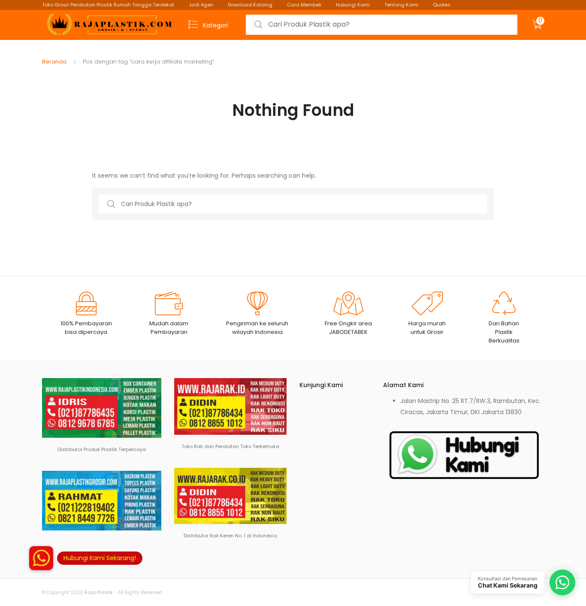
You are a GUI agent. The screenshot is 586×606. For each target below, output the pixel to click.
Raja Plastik (99, 592)
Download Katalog (250, 4)
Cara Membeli (304, 4)
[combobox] (381, 25)
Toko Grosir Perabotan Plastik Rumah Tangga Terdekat (108, 4)
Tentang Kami (401, 4)
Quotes (441, 4)
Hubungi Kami (353, 4)
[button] (41, 563)
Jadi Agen (201, 4)
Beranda (54, 62)
